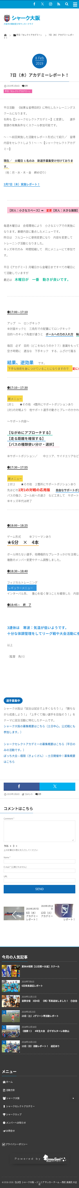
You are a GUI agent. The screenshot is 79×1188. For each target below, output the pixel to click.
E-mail (7, 867)
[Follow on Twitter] (42, 4)
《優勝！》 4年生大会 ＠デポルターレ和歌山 (45, 1031)
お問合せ (10, 1130)
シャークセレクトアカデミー (20, 1106)
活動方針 (10, 1090)
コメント (29, 794)
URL (6, 876)
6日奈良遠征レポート (32, 985)
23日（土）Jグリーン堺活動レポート (40, 1016)
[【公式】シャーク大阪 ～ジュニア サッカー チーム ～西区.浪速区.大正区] (22, 21)
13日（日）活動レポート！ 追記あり (41, 1046)
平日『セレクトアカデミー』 (18, 91)
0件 (26, 85)
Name (6, 857)
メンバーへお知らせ (16, 1122)
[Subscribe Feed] (58, 4)
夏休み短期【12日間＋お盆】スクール (41, 966)
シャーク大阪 (12, 1098)
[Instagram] (50, 4)
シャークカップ (13, 1114)
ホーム (9, 1081)
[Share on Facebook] (34, 4)
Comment (8, 818)
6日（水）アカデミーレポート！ (32, 916)
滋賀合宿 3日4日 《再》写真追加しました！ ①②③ (49, 1001)
